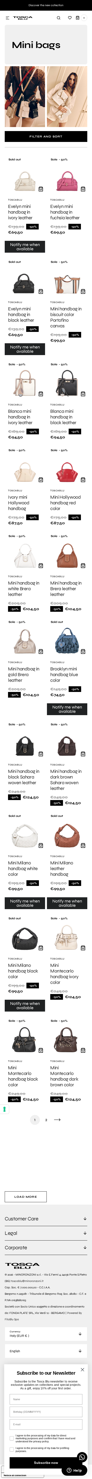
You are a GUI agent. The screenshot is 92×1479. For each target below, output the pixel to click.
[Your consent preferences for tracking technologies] (4, 1109)
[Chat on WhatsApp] (82, 1457)
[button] (7, 18)
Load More (25, 1196)
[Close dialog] (82, 1369)
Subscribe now (46, 1463)
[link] (25, 204)
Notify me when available (25, 246)
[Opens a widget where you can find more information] (74, 1471)
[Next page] (57, 1120)
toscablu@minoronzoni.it (27, 1281)
